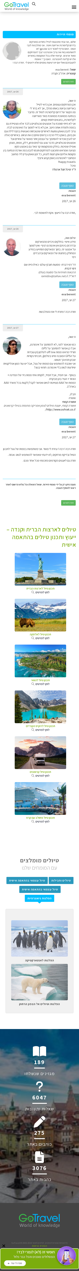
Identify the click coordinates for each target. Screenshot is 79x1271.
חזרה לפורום (68, 81)
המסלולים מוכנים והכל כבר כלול (34, 1254)
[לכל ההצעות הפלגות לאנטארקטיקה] (39, 923)
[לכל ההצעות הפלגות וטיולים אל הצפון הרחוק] (39, 966)
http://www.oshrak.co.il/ (60, 409)
